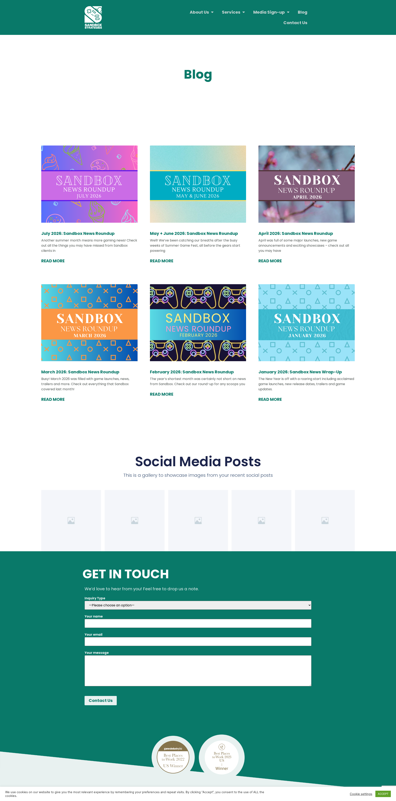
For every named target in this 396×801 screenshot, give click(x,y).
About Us (199, 12)
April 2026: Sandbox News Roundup (295, 233)
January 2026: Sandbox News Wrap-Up (300, 372)
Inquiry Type (95, 598)
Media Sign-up (269, 12)
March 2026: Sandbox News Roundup (80, 372)
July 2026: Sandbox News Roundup (78, 233)
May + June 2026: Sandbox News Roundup (194, 233)
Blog (302, 12)
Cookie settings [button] (361, 794)
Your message (97, 653)
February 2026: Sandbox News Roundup (192, 372)
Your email (94, 634)
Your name (94, 616)
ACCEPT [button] (383, 793)
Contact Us (295, 23)
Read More (53, 261)
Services (231, 12)
